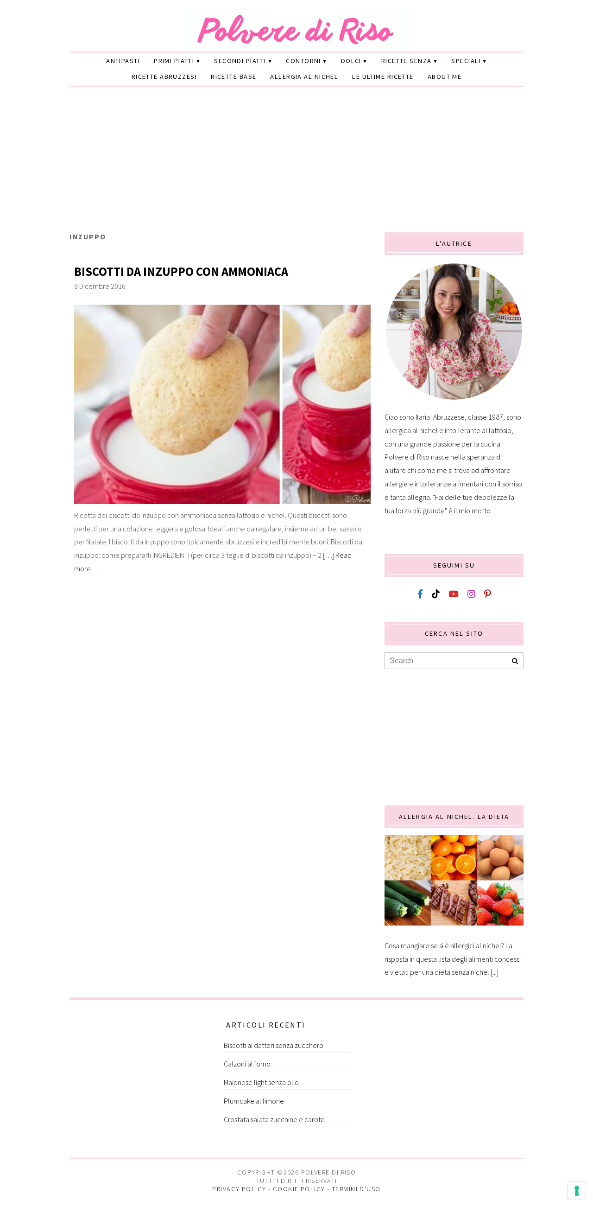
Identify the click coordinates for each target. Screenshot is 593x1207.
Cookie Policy (299, 1189)
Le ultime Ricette (382, 76)
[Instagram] (471, 594)
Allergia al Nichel (304, 76)
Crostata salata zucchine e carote (274, 1119)
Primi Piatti (174, 61)
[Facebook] (420, 594)
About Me (445, 76)
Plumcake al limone (254, 1100)
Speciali (466, 61)
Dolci (351, 61)
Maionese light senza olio (261, 1082)
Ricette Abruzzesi (164, 76)
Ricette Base (233, 76)
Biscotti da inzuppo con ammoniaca (181, 271)
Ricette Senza (406, 61)
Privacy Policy (239, 1189)
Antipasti (123, 61)
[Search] (515, 661)
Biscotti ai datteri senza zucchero (273, 1045)
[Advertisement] (296, 163)
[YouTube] (453, 594)
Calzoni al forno (247, 1063)
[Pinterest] (487, 594)
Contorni (303, 61)
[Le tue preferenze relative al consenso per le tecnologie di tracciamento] (577, 1191)
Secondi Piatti (240, 61)
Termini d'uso (356, 1189)
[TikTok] (436, 594)
